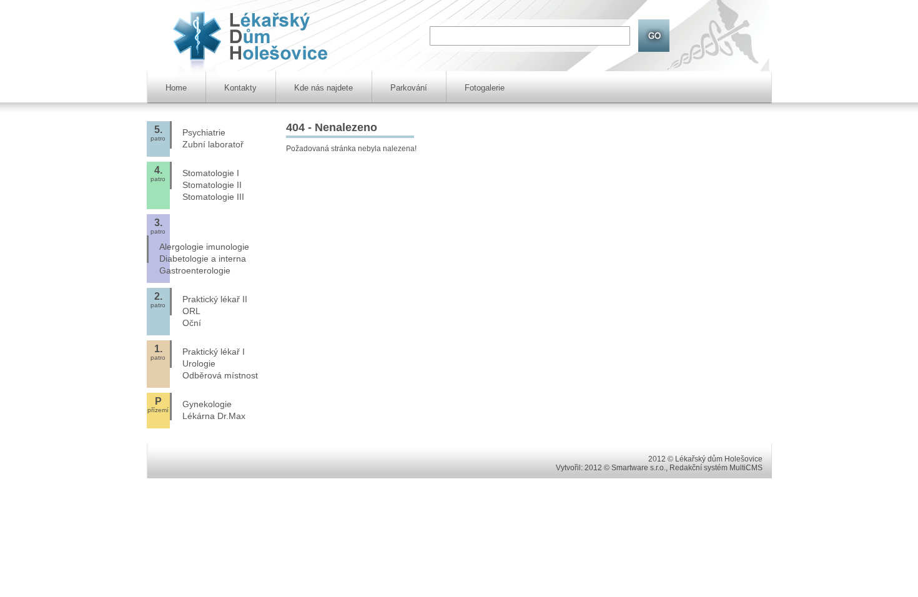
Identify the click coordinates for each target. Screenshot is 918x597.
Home (176, 87)
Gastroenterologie (194, 270)
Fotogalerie (485, 87)
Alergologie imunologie (204, 247)
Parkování (408, 87)
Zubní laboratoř (213, 144)
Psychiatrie (203, 132)
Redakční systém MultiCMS (716, 467)
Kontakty (240, 87)
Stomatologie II (212, 185)
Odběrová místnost (220, 375)
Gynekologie (207, 404)
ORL (191, 311)
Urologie (198, 363)
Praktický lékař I (213, 352)
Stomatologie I (210, 173)
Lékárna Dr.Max (213, 416)
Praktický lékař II (214, 299)
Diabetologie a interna (202, 259)
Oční (191, 323)
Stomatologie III (213, 197)
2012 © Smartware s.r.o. (625, 467)
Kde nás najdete (323, 87)
